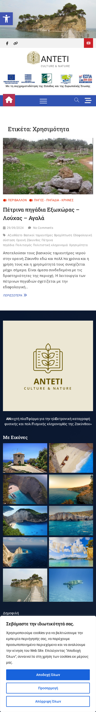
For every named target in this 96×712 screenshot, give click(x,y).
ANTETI (55, 59)
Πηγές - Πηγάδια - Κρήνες (54, 200)
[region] (48, 664)
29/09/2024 (15, 228)
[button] (6, 18)
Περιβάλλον (17, 200)
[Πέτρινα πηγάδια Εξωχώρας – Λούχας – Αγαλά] (48, 166)
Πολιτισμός (24, 245)
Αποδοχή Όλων (48, 675)
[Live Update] (88, 43)
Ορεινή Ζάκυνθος (28, 240)
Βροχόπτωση (63, 235)
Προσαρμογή (48, 688)
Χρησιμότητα (78, 245)
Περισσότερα (14, 295)
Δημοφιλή (11, 613)
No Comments (43, 228)
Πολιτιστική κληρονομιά (50, 245)
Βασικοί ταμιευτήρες (38, 235)
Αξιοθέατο (15, 235)
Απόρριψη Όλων (48, 701)
